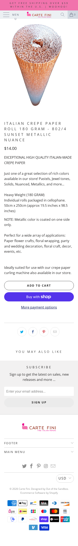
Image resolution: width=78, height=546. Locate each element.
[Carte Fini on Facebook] (31, 466)
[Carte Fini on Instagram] (46, 466)
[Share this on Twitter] (21, 331)
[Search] (63, 14)
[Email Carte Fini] (53, 466)
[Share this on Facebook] (32, 331)
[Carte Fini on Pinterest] (39, 466)
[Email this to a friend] (54, 331)
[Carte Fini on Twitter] (24, 466)
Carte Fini (24, 489)
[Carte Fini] (39, 14)
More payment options (39, 307)
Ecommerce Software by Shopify (39, 493)
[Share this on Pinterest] (43, 331)
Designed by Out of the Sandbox (49, 489)
